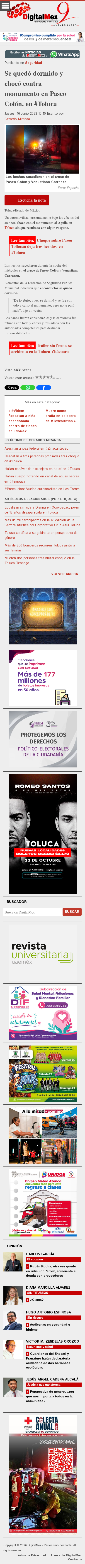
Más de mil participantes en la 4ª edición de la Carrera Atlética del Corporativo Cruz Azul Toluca (42, 523)
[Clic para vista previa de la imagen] (42, 149)
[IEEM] (43, 677)
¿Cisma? (36, 1299)
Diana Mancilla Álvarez (48, 1287)
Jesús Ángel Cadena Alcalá (52, 1379)
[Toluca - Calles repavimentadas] (43, 1134)
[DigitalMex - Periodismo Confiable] (42, 14)
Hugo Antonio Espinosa (48, 1312)
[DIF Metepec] (43, 1012)
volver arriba (64, 574)
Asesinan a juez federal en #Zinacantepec (36, 448)
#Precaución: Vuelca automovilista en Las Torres (42, 489)
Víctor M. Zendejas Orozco (52, 1341)
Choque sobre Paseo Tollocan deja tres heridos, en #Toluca (41, 246)
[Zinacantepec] (43, 1073)
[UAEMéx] (43, 952)
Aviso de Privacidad (32, 1555)
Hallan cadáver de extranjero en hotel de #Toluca (42, 469)
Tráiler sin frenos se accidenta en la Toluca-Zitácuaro (41, 348)
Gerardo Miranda (17, 119)
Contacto (75, 1559)
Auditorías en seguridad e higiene (48, 1327)
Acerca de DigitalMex (66, 1555)
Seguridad (33, 62)
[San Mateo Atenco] (43, 1201)
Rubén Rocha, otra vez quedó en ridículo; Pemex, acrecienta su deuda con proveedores (52, 1270)
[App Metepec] (42, 36)
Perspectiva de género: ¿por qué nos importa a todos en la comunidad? (50, 1396)
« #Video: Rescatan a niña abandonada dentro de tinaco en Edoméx (22, 421)
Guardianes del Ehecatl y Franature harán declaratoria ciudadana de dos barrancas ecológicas (48, 1360)
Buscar (72, 911)
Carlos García (40, 1254)
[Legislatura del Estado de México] (43, 615)
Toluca (10, 227)
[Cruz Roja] (43, 1474)
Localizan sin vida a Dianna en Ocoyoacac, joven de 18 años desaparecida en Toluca (42, 510)
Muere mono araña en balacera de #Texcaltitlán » (61, 416)
